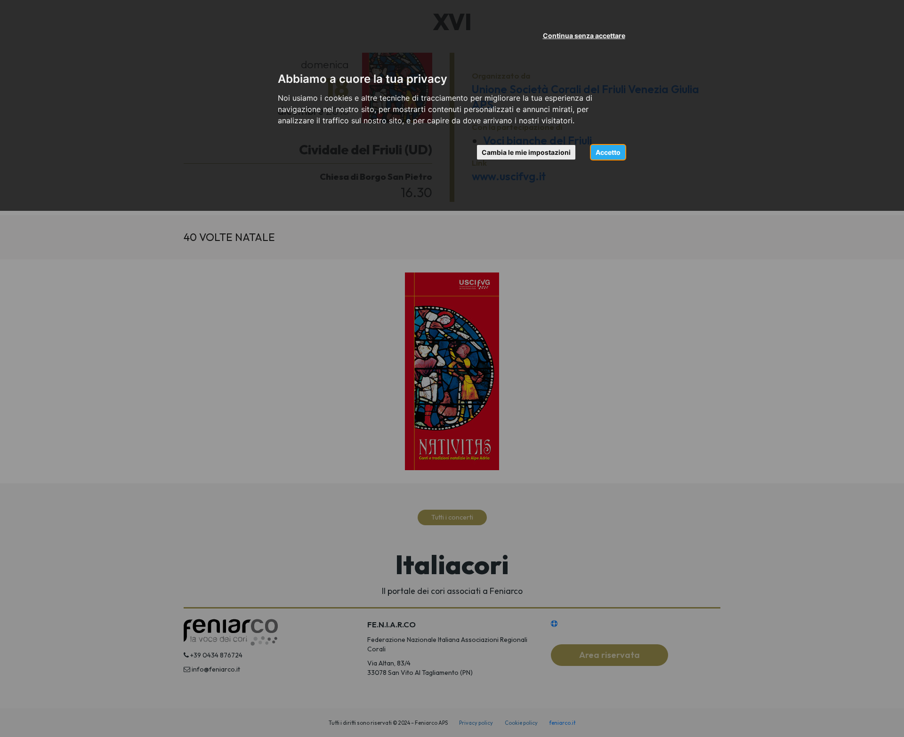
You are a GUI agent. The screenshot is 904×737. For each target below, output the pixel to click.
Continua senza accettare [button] (584, 36)
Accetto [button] (608, 152)
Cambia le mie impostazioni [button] (526, 152)
